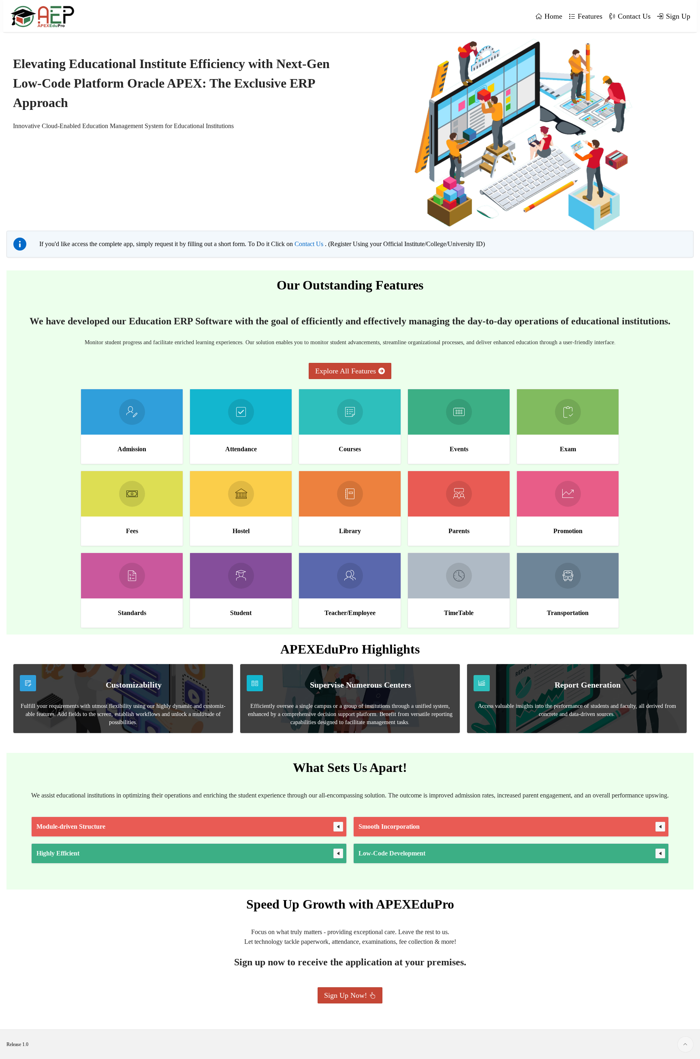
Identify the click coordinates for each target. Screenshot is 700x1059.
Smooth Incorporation (389, 826)
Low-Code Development (392, 853)
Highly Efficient (57, 853)
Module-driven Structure (70, 826)
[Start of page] (685, 1044)
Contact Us (310, 243)
